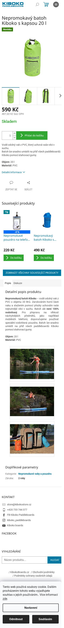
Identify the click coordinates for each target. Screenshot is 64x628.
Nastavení (30, 607)
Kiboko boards (15, 525)
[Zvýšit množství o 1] (14, 133)
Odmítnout (16, 619)
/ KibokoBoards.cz (19, 572)
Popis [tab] (8, 283)
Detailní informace (12, 172)
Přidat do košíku (34, 135)
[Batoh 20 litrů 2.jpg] (32, 398)
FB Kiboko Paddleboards (20, 514)
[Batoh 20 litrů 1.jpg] (32, 361)
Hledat (54, 560)
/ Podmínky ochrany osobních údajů (32, 575)
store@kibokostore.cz (19, 504)
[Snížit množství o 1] (14, 137)
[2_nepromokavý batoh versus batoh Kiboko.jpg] (32, 435)
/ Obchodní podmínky (43, 572)
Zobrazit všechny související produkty (32, 272)
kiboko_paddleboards (19, 520)
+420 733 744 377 (17, 509)
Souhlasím (45, 619)
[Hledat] (37, 4)
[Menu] (56, 4)
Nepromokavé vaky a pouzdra (35, 473)
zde (5, 598)
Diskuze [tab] (18, 283)
